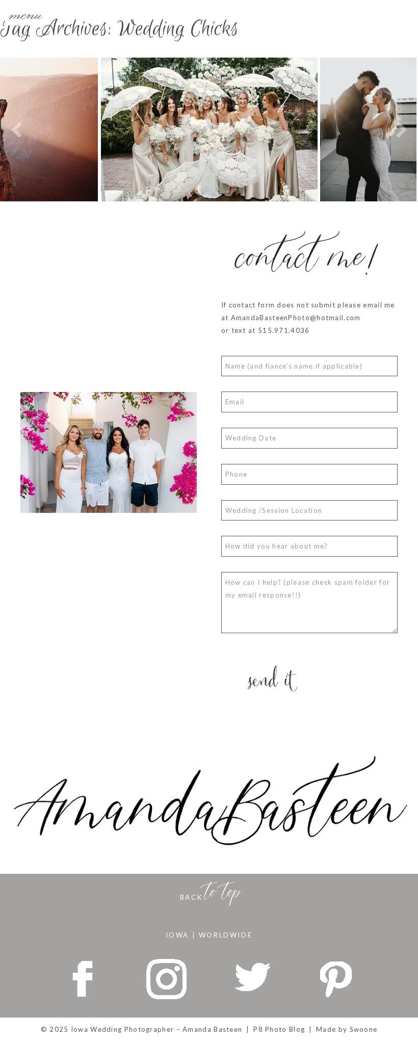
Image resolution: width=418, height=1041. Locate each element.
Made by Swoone (346, 1029)
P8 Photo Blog (279, 1029)
